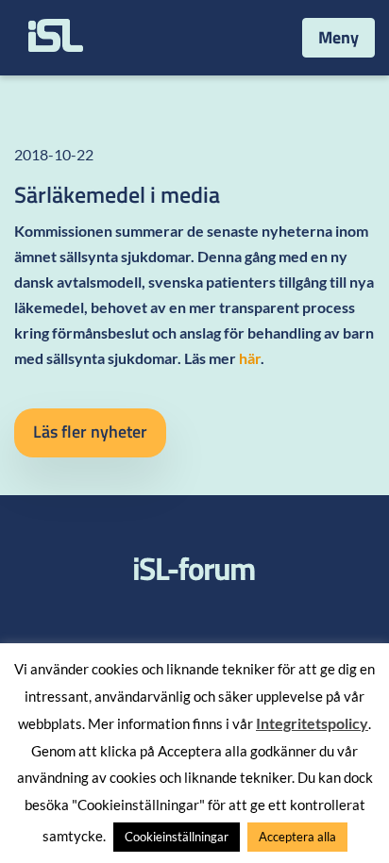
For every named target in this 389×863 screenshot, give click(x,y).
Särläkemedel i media (117, 194)
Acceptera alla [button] (297, 836)
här (250, 358)
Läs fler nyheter (90, 431)
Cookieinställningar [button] (176, 836)
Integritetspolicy (312, 723)
